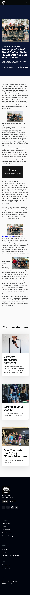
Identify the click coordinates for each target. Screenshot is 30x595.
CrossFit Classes (7, 533)
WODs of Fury (6, 523)
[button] (26, 2)
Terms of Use (6, 565)
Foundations (6, 529)
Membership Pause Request (10, 555)
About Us (5, 549)
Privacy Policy (6, 568)
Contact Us (5, 552)
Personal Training (7, 536)
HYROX (4, 526)
